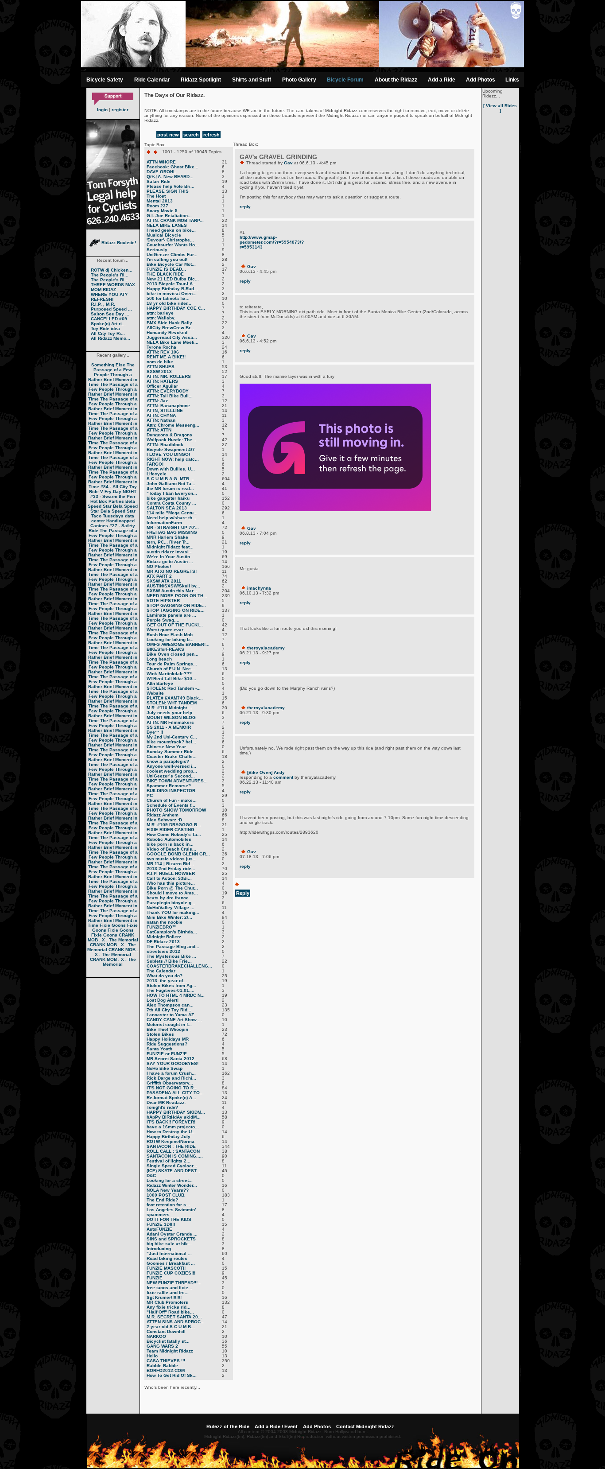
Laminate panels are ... (171, 615)
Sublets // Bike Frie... (169, 961)
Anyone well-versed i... (171, 766)
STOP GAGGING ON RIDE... (176, 605)
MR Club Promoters (167, 1302)
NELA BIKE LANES (167, 225)
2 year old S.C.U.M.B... (171, 1326)
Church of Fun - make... (172, 800)
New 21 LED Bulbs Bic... (173, 278)
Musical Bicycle (164, 235)
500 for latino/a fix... (168, 298)
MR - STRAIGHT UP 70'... (173, 527)
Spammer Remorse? (169, 785)
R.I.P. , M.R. (103, 304)
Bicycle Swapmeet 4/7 (171, 449)
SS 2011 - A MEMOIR (169, 727)
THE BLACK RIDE (165, 274)
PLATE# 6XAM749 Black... (175, 698)
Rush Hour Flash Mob (170, 634)
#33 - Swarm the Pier (113, 496)
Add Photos (480, 80)
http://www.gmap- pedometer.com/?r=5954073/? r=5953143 (272, 242)
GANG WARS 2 (162, 1346)
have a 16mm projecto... (173, 1126)
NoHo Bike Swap (164, 1068)
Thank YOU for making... (173, 912)
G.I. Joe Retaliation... (169, 215)
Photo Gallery (299, 80)
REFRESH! (102, 299)
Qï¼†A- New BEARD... (170, 176)
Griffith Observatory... (170, 1082)
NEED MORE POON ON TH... (177, 595)
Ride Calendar (152, 80)
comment (283, 777)
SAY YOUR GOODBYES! (172, 1063)
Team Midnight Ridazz (170, 1351)
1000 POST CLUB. (166, 1195)
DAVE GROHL (161, 171)
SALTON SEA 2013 (167, 507)
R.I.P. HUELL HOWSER (171, 873)
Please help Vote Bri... (170, 186)
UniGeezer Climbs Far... (172, 254)
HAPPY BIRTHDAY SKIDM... (176, 1112)
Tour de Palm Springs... (172, 663)
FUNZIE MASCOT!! (166, 1268)
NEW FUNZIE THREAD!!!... (174, 1282)
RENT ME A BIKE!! (166, 356)
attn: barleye (160, 313)
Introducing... (161, 1248)
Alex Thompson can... (170, 1005)
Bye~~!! (155, 732)
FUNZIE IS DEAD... (166, 269)
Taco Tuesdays (107, 515)
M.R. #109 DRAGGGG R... (174, 824)
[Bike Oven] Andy (266, 772)
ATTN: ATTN (159, 429)
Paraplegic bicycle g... (171, 902)
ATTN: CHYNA (161, 415)
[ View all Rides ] (500, 108)
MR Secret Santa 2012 (170, 1058)
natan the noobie (164, 922)
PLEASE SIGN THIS (168, 191)
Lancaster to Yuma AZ (170, 1014)
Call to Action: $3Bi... (169, 878)
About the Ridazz (396, 80)
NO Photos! (159, 566)
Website (155, 693)
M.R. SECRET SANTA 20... (174, 1316)
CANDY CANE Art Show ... (174, 1019)
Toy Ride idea (105, 328)
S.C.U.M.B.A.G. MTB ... (170, 478)
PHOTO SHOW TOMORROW (176, 810)
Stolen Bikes (160, 1034)
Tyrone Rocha (161, 347)
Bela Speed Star (111, 504)
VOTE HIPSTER (163, 600)
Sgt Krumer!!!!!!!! (164, 1297)
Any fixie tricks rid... (168, 1307)
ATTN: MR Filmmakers (170, 722)
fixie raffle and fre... (168, 1292)
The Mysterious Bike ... (171, 956)
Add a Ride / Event (276, 1426)
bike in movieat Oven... (172, 293)
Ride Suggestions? (167, 1044)
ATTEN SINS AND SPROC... (176, 1321)
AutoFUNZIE (159, 1229)
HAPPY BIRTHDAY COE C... (176, 308)
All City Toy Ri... (108, 333)
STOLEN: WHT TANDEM (172, 702)
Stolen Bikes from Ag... (171, 985)
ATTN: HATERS (162, 381)
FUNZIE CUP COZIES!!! (171, 1273)
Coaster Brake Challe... (172, 756)
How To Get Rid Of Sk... (172, 1375)
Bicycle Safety (104, 80)
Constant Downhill (166, 1331)
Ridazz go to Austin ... (170, 561)
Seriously (157, 249)
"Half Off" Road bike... (170, 1312)
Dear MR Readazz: (166, 1102)
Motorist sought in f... (169, 1024)
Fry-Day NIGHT (120, 491)
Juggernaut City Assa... (172, 337)
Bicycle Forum (345, 80)
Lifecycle (157, 473)
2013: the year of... (167, 980)
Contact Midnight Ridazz (365, 1426)
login (102, 109)
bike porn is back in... (170, 844)
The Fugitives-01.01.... (170, 990)
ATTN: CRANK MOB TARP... (175, 220)
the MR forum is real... (170, 488)
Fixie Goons (113, 925)
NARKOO (156, 1336)
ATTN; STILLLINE (165, 410)
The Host (156, 196)
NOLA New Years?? (168, 1190)
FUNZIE (155, 1277)
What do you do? (164, 975)
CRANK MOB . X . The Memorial (113, 937)
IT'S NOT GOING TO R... (172, 1087)
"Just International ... (169, 1253)
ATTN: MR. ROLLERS (169, 376)
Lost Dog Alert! (162, 1000)
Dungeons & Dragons (169, 434)
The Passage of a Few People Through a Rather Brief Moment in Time (113, 374)
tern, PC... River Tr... (168, 542)
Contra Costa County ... (171, 503)
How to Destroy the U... (171, 1131)
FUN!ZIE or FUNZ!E (167, 1053)
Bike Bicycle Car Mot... (171, 264)
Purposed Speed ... (111, 309)
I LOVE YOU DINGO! (168, 454)
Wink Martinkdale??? (169, 673)
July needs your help (169, 712)
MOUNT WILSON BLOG (171, 717)
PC (150, 795)
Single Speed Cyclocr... (172, 1165)
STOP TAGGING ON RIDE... (176, 610)
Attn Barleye (160, 683)
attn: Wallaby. (161, 317)
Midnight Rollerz (164, 936)
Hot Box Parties (107, 501)
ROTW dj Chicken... (111, 270)
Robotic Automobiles (169, 839)
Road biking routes (167, 1258)
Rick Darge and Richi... (171, 1078)
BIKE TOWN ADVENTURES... (177, 780)
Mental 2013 (160, 200)
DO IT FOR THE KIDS (169, 1219)
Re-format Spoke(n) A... (171, 1097)
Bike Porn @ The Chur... (172, 888)
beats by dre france (168, 897)
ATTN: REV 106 (163, 352)
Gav (288, 162)
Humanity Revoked (167, 332)
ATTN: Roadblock (165, 444)
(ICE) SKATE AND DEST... (173, 1170)
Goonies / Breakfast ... (171, 1263)
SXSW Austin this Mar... (172, 590)
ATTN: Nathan (161, 420)
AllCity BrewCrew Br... (170, 327)
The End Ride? (162, 1199)
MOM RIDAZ (103, 289)
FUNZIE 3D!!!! (161, 1224)
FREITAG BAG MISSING (172, 532)
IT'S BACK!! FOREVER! (171, 1121)
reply (245, 206)
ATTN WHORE (161, 161)
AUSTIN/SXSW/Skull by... (173, 585)
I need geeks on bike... (171, 230)
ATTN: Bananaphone (168, 405)
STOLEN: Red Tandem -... (174, 688)
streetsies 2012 (163, 951)
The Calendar (161, 970)
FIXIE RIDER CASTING (170, 829)
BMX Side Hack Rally (169, 322)
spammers (158, 1214)
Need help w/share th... (171, 517)
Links (512, 80)
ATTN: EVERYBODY (168, 391)
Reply (242, 893)
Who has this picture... (171, 883)
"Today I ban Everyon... (172, 493)
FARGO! (155, 464)
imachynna (259, 588)
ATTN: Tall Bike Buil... (170, 395)
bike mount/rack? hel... (171, 741)
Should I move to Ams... (172, 892)
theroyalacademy (266, 647)
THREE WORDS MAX (113, 284)
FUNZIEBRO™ (162, 927)
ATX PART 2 (159, 576)
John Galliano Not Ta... (171, 483)
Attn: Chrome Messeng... (173, 425)
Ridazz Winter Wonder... (172, 1185)
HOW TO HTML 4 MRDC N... (176, 995)
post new (168, 134)
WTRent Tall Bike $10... (171, 678)
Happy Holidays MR (168, 1039)
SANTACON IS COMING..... (175, 1156)
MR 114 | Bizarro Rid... (170, 863)
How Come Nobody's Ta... (174, 834)
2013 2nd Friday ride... (171, 868)
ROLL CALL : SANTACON (173, 1151)
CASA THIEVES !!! (166, 1360)
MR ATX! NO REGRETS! (172, 571)
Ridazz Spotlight (201, 80)
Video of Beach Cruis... (171, 849)
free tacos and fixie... (169, 1287)
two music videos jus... (172, 858)
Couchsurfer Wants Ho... (173, 244)
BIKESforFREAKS (165, 649)
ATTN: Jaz (157, 400)
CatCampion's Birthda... (172, 931)
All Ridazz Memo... (110, 338)
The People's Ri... (109, 274)
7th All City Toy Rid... (169, 1009)
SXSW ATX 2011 (164, 581)
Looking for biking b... (170, 639)
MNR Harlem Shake (167, 537)
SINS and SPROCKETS (171, 1238)
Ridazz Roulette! (118, 242)
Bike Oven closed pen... (172, 654)
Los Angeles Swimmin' (171, 1209)
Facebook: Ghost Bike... (172, 166)
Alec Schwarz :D (164, 819)
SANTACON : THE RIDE (171, 1146)
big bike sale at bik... (169, 1243)
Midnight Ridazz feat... (170, 546)
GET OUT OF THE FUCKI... (175, 624)
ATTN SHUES (161, 366)
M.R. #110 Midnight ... (169, 707)
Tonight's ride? (162, 1107)
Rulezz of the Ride (227, 1426)
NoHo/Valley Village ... (170, 907)
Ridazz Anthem (162, 814)
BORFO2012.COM (166, 1370)
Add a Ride (441, 80)
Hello (152, 1355)
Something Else (108, 364)
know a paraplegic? (168, 761)
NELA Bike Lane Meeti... (172, 342)
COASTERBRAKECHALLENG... (179, 966)
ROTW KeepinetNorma (170, 1141)
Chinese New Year (166, 746)
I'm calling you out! (167, 259)
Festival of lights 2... (168, 1160)
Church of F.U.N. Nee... (171, 668)
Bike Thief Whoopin (167, 1029)
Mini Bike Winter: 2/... (169, 917)
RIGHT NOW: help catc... (173, 459)
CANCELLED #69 (109, 318)
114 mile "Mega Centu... (172, 512)
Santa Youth (159, 1048)
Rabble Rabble (162, 1365)
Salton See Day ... (110, 313)
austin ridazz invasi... (170, 551)
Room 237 (157, 205)
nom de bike (160, 361)
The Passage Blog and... (173, 946)
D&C (151, 1175)
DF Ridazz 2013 (163, 941)
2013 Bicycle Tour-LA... (172, 283)
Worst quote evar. (165, 629)
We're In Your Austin (168, 556)
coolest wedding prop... (172, 771)
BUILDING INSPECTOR (171, 790)
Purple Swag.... (163, 620)
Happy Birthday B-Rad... (172, 288)
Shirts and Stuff (251, 80)
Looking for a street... (170, 1180)
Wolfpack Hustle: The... (171, 439)
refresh (211, 134)
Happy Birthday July (168, 1136)
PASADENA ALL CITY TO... (175, 1092)
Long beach (159, 659)
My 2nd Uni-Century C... (172, 736)
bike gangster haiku (168, 498)
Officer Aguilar (162, 386)
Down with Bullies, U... (171, 468)
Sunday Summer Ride (170, 751)
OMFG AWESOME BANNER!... (178, 644)
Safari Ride (159, 181)
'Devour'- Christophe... (170, 239)
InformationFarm (164, 522)
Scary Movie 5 (162, 210)
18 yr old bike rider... (169, 303)
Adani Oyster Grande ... (172, 1234)
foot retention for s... (168, 1204)
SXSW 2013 (159, 371)
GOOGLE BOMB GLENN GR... (178, 853)
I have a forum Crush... (171, 1073)
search (191, 134)
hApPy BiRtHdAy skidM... (174, 1117)
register (120, 109)
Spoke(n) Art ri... (108, 323)
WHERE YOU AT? (109, 294)
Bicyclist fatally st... (168, 1341)
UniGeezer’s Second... (171, 775)
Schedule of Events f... (171, 805)
